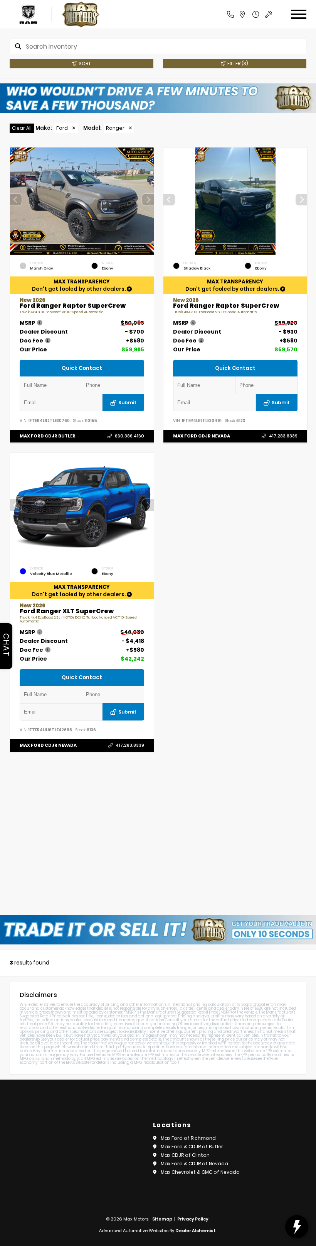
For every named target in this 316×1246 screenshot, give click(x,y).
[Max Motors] (81, 14)
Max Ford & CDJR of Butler (192, 1146)
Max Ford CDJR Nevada (201, 436)
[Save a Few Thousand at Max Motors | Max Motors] (158, 98)
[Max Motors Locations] (250, 14)
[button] (148, 199)
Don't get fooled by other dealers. (79, 285)
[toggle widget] (296, 1226)
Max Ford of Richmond (188, 1138)
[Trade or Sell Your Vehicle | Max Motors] (158, 929)
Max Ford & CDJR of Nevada (194, 1163)
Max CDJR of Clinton (185, 1155)
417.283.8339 (283, 436)
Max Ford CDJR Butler (48, 436)
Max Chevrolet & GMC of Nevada (200, 1172)
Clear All (22, 128)
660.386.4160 (129, 436)
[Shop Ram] (28, 14)
